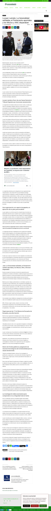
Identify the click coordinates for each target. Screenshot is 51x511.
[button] (46, 10)
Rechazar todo (35, 505)
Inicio (3, 13)
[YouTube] (48, 1)
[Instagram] (46, 1)
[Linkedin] (15, 27)
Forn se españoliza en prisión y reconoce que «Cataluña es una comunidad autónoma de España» (9, 468)
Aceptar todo (43, 505)
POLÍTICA (7, 13)
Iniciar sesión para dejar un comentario (10, 490)
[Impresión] (18, 27)
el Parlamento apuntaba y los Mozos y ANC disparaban (17, 449)
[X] (6, 27)
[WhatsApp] (12, 27)
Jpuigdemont (5, 451)
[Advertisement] (35, 4)
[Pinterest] (9, 27)
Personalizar (26, 505)
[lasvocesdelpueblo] (11, 4)
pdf (17, 64)
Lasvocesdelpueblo (7, 24)
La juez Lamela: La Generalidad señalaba (16, 451)
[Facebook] (44, 1)
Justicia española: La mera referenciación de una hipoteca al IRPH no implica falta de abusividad (26, 468)
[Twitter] (42, 1)
